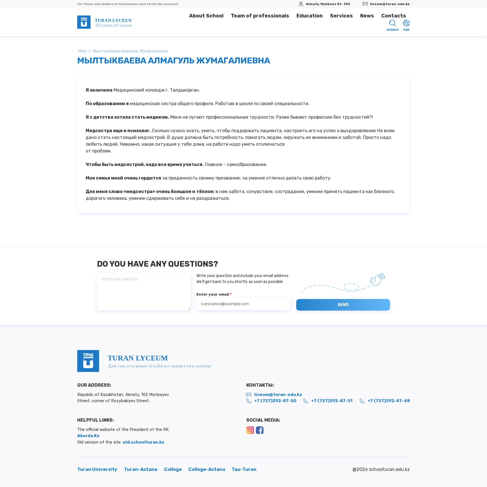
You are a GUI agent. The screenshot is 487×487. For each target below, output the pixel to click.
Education (309, 16)
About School (206, 16)
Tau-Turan (244, 469)
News (367, 16)
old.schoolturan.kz (143, 442)
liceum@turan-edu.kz (390, 4)
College (173, 469)
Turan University (97, 469)
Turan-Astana (140, 469)
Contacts (393, 16)
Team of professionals (260, 16)
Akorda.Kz (88, 435)
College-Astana (207, 469)
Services (341, 16)
